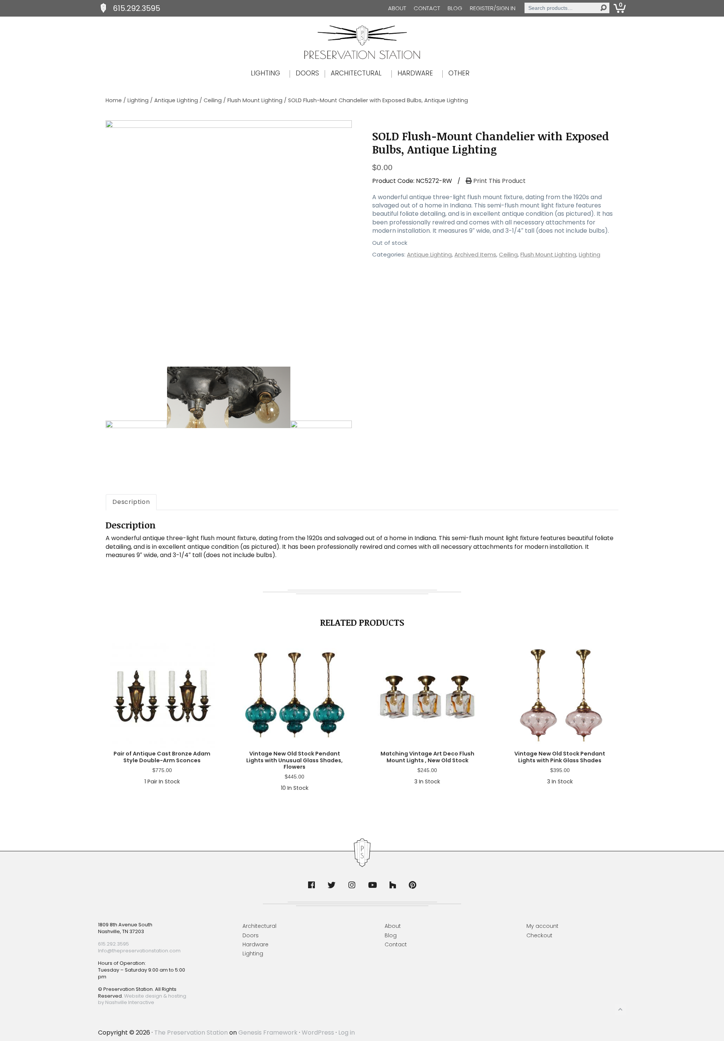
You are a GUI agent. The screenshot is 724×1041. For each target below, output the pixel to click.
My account (542, 926)
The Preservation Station (191, 1032)
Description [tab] (131, 501)
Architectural (259, 926)
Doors (250, 935)
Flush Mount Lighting (254, 100)
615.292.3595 (136, 8)
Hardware (255, 944)
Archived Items (475, 254)
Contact (427, 8)
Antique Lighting (176, 100)
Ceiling (213, 100)
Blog (455, 8)
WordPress (318, 1032)
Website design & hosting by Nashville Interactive (142, 999)
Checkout (539, 935)
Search (603, 8)
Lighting (138, 100)
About (397, 8)
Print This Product (499, 181)
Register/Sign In (492, 8)
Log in (346, 1032)
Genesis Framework (268, 1032)
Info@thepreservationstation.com (139, 950)
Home (114, 100)
